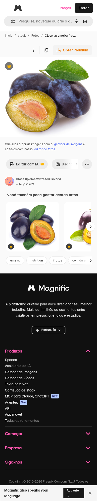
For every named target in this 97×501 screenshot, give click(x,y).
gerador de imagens (68, 144)
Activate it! (73, 493)
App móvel (13, 414)
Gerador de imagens (21, 372)
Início (8, 36)
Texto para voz (16, 384)
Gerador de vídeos (19, 378)
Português (48, 330)
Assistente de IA (18, 366)
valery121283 (25, 184)
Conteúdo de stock (20, 390)
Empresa (13, 447)
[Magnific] (48, 289)
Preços (65, 8)
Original (32, 66)
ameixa (15, 260)
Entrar (84, 8)
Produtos (13, 351)
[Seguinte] (76, 164)
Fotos (35, 36)
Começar (13, 433)
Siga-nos (13, 462)
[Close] (90, 493)
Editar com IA (24, 165)
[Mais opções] (33, 50)
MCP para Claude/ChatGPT (31, 396)
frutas (57, 260)
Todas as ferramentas (22, 420)
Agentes (15, 402)
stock (22, 36)
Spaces (11, 360)
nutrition (37, 260)
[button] (48, 330)
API (7, 408)
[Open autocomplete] (11, 21)
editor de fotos (44, 149)
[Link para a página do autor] (9, 182)
